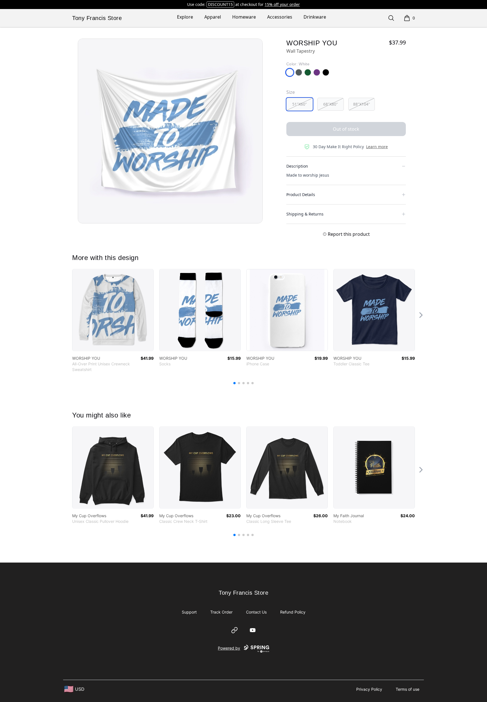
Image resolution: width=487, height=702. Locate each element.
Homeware (244, 17)
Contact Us (256, 612)
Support (189, 612)
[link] (112, 310)
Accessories (279, 17)
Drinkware (315, 17)
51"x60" (299, 104)
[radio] (299, 104)
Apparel (212, 17)
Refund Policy (293, 612)
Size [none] (290, 92)
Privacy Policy (369, 689)
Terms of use (407, 689)
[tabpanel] (170, 131)
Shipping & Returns (305, 214)
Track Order (221, 612)
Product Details (300, 194)
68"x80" (330, 104)
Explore (185, 17)
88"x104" (361, 104)
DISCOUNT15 (220, 4)
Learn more (377, 146)
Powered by (229, 648)
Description (297, 166)
